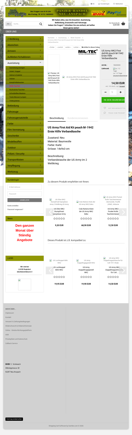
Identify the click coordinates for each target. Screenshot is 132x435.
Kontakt (8, 317)
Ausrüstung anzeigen (17, 68)
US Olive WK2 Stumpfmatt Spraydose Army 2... (59, 211)
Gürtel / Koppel (14, 71)
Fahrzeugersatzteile (17, 117)
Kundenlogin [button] (104, 4)
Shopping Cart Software (57, 426)
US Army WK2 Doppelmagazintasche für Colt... (114, 269)
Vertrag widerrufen (14, 419)
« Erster (51, 47)
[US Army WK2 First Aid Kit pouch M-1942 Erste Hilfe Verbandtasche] (80, 78)
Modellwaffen (14, 141)
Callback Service (11, 343)
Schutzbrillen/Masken (17, 93)
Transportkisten (15, 159)
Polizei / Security (15, 153)
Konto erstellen (12, 206)
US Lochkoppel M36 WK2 (59, 268)
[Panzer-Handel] (66, 12)
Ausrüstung (13, 63)
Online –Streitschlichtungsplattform (18, 330)
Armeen (11, 51)
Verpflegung (13, 165)
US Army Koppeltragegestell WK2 (86, 269)
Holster (12, 79)
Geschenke (13, 135)
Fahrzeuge (12, 111)
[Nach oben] (125, 431)
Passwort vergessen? (15, 209)
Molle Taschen (14, 86)
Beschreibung (57, 118)
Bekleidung (13, 105)
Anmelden (24, 200)
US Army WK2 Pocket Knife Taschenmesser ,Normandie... (113, 211)
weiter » (68, 47)
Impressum (9, 313)
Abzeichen (12, 45)
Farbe (10, 123)
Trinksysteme (14, 101)
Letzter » (76, 47)
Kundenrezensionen (78, 118)
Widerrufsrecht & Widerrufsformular (18, 326)
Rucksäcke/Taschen (17, 90)
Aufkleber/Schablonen (18, 57)
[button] (92, 4)
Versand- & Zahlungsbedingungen (17, 321)
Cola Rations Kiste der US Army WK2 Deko (86, 211)
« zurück (60, 47)
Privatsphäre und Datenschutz (16, 339)
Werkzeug (12, 171)
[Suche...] (40, 24)
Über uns (11, 31)
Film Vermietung (15, 129)
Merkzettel (119, 4)
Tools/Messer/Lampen (17, 97)
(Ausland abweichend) (120, 76)
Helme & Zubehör (15, 75)
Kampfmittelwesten (16, 82)
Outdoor (11, 147)
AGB (7, 335)
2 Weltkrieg (13, 39)
